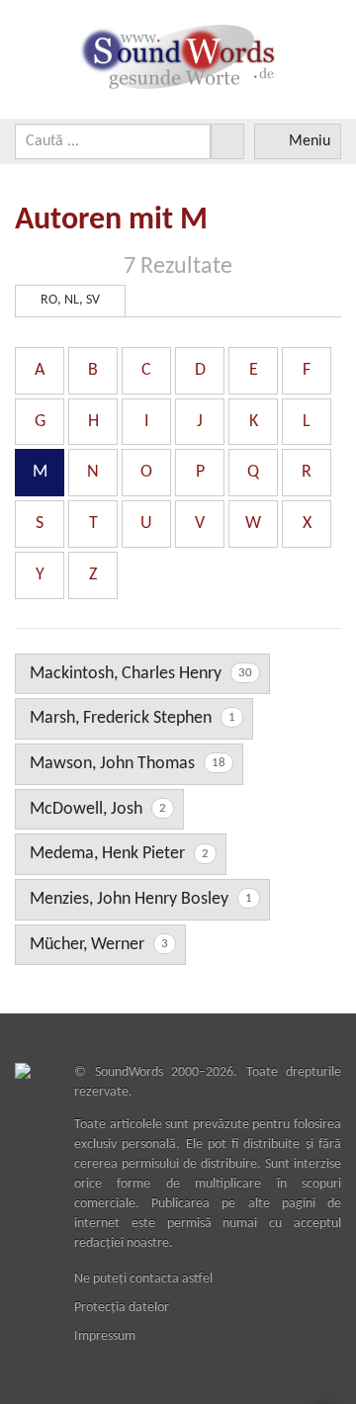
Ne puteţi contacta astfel (143, 1279)
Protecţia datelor (121, 1307)
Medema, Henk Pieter (119, 853)
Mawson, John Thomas (127, 763)
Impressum (104, 1336)
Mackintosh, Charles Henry (141, 673)
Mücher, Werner (99, 944)
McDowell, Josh (98, 809)
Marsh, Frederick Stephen (132, 718)
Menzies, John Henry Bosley (141, 899)
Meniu (309, 141)
